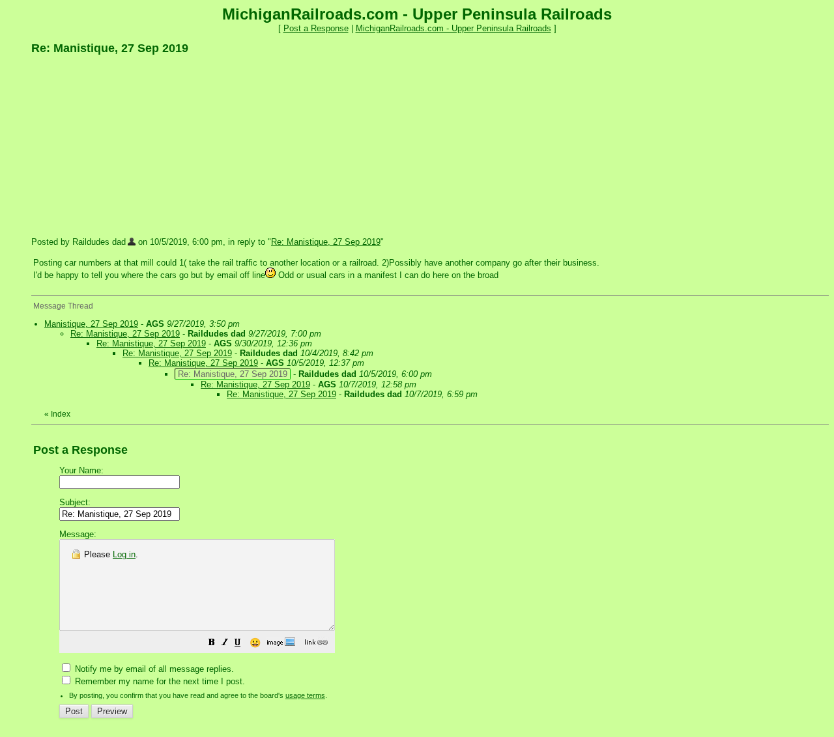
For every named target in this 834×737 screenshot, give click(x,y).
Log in (124, 554)
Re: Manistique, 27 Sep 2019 (326, 242)
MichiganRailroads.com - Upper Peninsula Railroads (453, 28)
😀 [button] (255, 642)
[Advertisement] (129, 145)
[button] (212, 644)
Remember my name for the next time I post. (158, 681)
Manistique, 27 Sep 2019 (91, 324)
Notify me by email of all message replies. (153, 669)
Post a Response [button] (316, 28)
